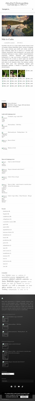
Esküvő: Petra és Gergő (13, 177)
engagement (20, 277)
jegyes (17, 281)
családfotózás (6, 216)
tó (29, 287)
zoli (18, 289)
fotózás (10, 281)
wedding (4, 289)
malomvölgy (27, 283)
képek (11, 283)
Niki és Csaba (8, 39)
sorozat (14, 287)
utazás (4, 264)
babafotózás (5, 211)
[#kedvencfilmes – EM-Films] (4, 127)
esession (5, 279)
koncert (4, 237)
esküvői (18, 279)
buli (16, 275)
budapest (13, 275)
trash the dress (6, 261)
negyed (9, 285)
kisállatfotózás (6, 235)
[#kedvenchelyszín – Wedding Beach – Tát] (4, 135)
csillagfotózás (6, 219)
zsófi (25, 289)
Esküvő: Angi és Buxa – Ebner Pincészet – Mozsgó (20, 196)
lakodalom (19, 283)
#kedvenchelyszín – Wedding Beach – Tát (17, 132)
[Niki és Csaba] (17, 25)
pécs (4, 287)
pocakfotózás (6, 240)
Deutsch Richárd (11, 103)
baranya (8, 275)
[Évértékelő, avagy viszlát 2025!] (4, 119)
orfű (13, 285)
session (9, 287)
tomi (27, 287)
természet (5, 256)
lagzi (15, 283)
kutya (8, 283)
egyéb (4, 224)
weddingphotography (12, 289)
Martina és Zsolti (12, 148)
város (4, 266)
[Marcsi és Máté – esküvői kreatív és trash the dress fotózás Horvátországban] (4, 188)
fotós (4, 281)
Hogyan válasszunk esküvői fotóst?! (16, 169)
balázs (3, 275)
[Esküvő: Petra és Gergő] (4, 179)
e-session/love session (9, 43)
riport (4, 248)
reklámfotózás (6, 245)
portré (4, 243)
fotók (31, 279)
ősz (27, 289)
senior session (6, 250)
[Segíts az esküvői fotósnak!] (4, 164)
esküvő (4, 227)
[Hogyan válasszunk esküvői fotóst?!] (4, 171)
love (23, 283)
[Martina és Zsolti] (4, 150)
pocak (27, 285)
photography (21, 285)
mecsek (4, 285)
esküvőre (25, 279)
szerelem (18, 287)
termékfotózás (6, 253)
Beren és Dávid (11, 140)
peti (16, 285)
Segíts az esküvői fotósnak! (14, 161)
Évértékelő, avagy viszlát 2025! (15, 116)
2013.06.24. (20, 43)
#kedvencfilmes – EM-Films (14, 124)
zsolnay (21, 289)
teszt (4, 258)
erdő (27, 277)
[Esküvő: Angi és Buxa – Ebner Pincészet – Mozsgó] (4, 199)
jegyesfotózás (24, 281)
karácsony (30, 281)
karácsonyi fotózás (7, 232)
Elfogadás (24, 397)
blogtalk (5, 214)
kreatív (4, 283)
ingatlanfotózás (6, 229)
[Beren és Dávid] (4, 142)
